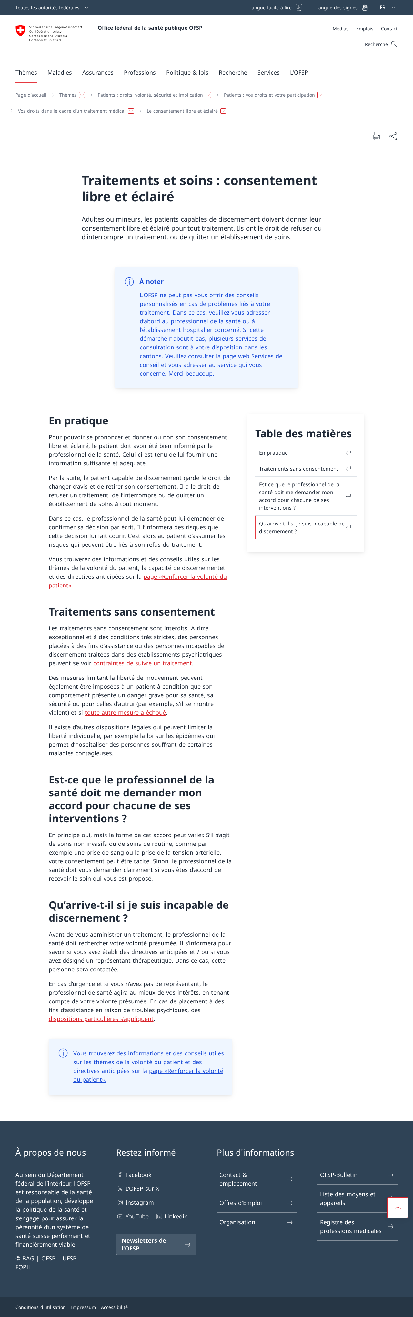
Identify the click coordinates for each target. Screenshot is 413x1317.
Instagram (140, 1202)
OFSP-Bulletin (339, 1174)
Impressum (83, 1307)
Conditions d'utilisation (40, 1307)
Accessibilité (114, 1307)
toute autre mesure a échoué (125, 712)
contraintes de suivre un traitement (142, 663)
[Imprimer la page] (376, 135)
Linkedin (176, 1216)
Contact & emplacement (238, 1179)
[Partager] (393, 136)
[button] (26, 72)
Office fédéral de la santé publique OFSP (150, 27)
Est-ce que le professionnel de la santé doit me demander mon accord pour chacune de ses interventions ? (299, 496)
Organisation (237, 1222)
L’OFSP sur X (142, 1188)
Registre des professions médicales (351, 1226)
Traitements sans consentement (298, 468)
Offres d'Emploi (240, 1203)
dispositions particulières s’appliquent (101, 1018)
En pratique (273, 452)
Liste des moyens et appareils (348, 1198)
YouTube (137, 1216)
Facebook (139, 1174)
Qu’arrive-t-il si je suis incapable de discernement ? (302, 527)
